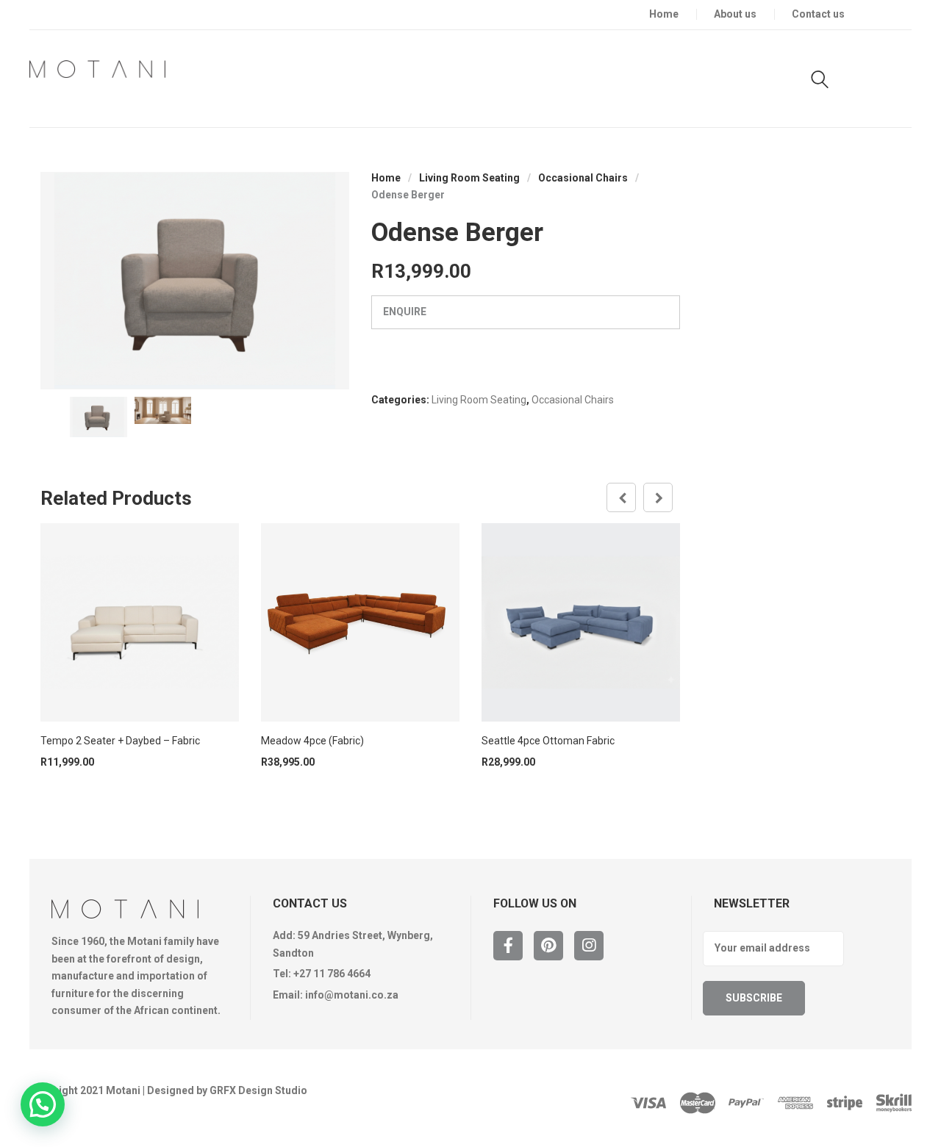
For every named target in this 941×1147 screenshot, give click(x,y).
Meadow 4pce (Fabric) (312, 741)
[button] (43, 1104)
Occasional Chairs (583, 178)
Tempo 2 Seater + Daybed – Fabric (120, 741)
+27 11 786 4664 (332, 973)
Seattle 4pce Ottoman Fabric (548, 741)
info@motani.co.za (351, 995)
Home (386, 178)
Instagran (589, 945)
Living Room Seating (469, 178)
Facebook (508, 945)
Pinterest (548, 945)
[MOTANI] (97, 69)
